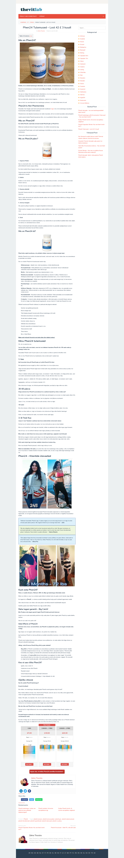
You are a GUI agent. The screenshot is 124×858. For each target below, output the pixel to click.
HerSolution (83, 92)
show (31, 36)
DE (50, 853)
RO (76, 853)
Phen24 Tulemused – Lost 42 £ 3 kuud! (88, 129)
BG (32, 853)
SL (84, 853)
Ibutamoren (83, 100)
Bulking (82, 53)
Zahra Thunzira (35, 835)
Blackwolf (82, 50)
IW (55, 853)
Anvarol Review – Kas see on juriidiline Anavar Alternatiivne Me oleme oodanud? (90, 151)
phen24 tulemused (47, 821)
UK (94, 853)
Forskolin (82, 86)
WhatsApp (39, 799)
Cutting (82, 69)
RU (78, 853)
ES (86, 853)
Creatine (82, 67)
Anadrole (82, 39)
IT (60, 853)
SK (81, 853)
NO (68, 853)
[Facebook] (29, 791)
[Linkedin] (21, 791)
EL (53, 853)
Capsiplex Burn (84, 55)
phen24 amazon (38, 819)
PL (73, 853)
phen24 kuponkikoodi (35, 821)
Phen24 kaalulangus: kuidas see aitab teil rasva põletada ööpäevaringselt (26, 810)
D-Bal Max (83, 72)
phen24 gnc (58, 819)
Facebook (24, 799)
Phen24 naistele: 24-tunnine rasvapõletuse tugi (45, 809)
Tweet (31, 799)
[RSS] (104, 2)
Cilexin (82, 61)
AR (29, 853)
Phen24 (26, 819)
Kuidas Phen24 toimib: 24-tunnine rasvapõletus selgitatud (66, 809)
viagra (52, 109)
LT (65, 853)
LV (63, 853)
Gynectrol (82, 89)
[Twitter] (25, 791)
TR (92, 853)
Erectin (82, 83)
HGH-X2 (82, 95)
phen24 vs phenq (56, 821)
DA (37, 853)
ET (43, 853)
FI (45, 853)
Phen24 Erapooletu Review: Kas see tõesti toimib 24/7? (31, 827)
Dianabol (82, 81)
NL (40, 853)
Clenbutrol (82, 64)
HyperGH (82, 97)
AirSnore (82, 36)
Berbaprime (83, 47)
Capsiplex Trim (84, 58)
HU (58, 853)
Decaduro (82, 78)
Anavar (82, 41)
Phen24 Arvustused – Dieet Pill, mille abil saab (63, 826)
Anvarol (82, 44)
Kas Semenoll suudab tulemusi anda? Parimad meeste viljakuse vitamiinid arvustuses (90, 137)
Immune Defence (84, 103)
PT (70, 853)
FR (47, 853)
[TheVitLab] (31, 9)
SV (89, 853)
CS (35, 853)
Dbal (81, 75)
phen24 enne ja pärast (48, 819)
